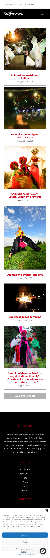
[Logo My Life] (14, 12)
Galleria (29, 48)
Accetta (25, 535)
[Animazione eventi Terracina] (25, 238)
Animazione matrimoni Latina (20, 48)
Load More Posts (25, 396)
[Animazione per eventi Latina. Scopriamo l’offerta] (25, 167)
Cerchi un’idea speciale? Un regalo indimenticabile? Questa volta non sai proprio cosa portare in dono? (20, 346)
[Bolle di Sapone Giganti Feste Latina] (25, 108)
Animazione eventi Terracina (20, 237)
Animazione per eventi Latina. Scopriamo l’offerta (20, 167)
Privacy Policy (30, 554)
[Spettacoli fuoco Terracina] (25, 298)
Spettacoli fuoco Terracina (20, 297)
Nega (25, 542)
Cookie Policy (19, 554)
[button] (46, 510)
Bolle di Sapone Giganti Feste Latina (20, 108)
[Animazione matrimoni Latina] (25, 49)
